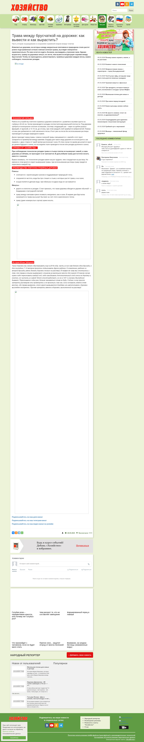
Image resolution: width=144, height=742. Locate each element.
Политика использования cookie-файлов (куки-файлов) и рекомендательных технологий (101, 735)
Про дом (102, 25)
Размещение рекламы (93, 720)
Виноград (33, 25)
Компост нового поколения (112, 64)
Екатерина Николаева (110, 157)
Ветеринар (67, 25)
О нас (87, 727)
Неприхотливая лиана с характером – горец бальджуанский (111, 70)
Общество (93, 25)
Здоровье (59, 25)
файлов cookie (8, 731)
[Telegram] (131, 4)
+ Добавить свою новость (80, 655)
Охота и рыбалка (111, 25)
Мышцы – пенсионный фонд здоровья (112, 132)
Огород (24, 25)
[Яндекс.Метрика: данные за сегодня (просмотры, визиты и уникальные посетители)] (125, 717)
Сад (16, 25)
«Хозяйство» (130, 739)
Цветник (41, 25)
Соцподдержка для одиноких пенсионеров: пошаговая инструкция (112, 120)
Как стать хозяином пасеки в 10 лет (112, 153)
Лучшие (22, 569)
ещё (112, 174)
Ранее (30, 569)
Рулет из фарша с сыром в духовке (112, 185)
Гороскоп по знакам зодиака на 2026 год (114, 162)
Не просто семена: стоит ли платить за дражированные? (112, 114)
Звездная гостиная (76, 25)
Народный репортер (92, 718)
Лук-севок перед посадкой (111, 101)
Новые (14, 569)
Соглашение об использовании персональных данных (114, 737)
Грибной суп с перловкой (111, 126)
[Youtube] (122, 4)
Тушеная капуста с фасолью (112, 83)
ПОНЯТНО (14, 738)
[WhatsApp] (22, 532)
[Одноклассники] (127, 4)
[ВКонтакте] (118, 4)
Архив (128, 25)
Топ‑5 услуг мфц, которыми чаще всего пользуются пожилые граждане (114, 77)
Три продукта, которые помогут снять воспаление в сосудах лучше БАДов (114, 88)
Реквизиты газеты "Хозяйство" (91, 724)
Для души (85, 25)
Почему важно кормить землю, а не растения (114, 58)
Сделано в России (119, 25)
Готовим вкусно (50, 25)
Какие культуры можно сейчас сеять (113, 107)
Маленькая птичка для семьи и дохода (113, 95)
